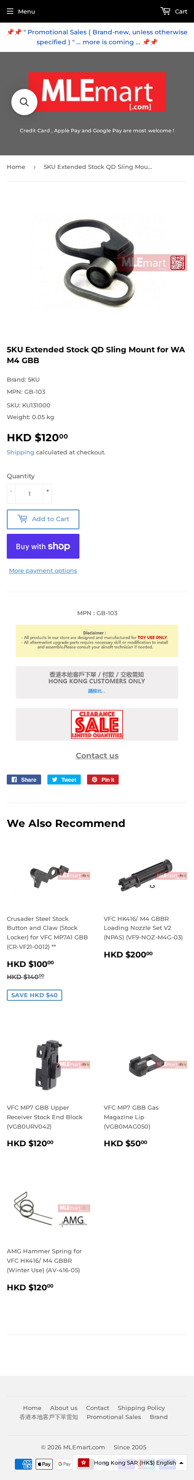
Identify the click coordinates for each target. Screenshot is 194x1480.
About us (64, 1407)
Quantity (21, 476)
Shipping (20, 452)
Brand (159, 1416)
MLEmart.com (84, 1447)
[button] (129, 1462)
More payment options (43, 570)
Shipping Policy (141, 1407)
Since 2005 (130, 1447)
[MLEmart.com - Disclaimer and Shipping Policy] (97, 654)
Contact (97, 1407)
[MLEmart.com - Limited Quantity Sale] (97, 738)
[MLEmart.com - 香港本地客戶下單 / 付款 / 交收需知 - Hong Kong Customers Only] (97, 696)
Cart (180, 11)
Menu (26, 11)
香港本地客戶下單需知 (48, 1416)
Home (16, 166)
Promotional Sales (114, 1416)
